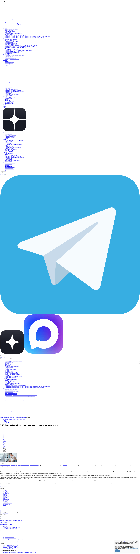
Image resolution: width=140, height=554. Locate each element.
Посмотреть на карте (4, 513)
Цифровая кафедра (8, 53)
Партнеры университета (9, 56)
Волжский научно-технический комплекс (10, 545)
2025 (3, 428)
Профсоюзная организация (10, 85)
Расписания (7, 76)
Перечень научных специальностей (11, 89)
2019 (3, 434)
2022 (3, 431)
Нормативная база (8, 92)
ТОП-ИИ (4, 505)
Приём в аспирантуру (9, 87)
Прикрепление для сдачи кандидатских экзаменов (14, 91)
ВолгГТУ (65, 465)
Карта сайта (7, 415)
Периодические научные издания (11, 43)
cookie (124, 541)
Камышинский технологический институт (11, 547)
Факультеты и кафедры (9, 17)
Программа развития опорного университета (13, 51)
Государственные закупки (9, 65)
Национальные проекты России (11, 44)
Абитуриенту (5, 492)
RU (1, 174)
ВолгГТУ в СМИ (6, 422)
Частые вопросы (8, 14)
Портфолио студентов (9, 84)
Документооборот (8, 100)
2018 (3, 435)
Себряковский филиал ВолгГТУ (9, 548)
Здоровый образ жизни (9, 82)
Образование (5, 497)
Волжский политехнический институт (10, 546)
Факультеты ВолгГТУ (7, 532)
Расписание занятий (8, 95)
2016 (3, 437)
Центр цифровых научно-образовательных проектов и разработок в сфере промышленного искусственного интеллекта (27, 36)
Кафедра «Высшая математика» (8, 537)
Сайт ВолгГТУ (5, 526)
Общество (4, 498)
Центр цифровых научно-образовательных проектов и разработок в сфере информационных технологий (24, 37)
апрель (4, 443)
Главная (1, 417)
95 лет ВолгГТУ (6, 491)
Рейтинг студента (8, 77)
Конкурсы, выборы (8, 98)
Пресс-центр (7, 18)
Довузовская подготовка (9, 34)
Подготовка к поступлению (10, 70)
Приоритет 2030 (6, 499)
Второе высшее (8, 32)
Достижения (5, 495)
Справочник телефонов (9, 62)
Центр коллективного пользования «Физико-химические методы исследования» (20, 46)
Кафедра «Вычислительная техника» (9, 538)
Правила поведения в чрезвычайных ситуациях (14, 74)
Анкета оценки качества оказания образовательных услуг (15, 35)
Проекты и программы (9, 57)
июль (4, 446)
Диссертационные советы (9, 40)
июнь (4, 445)
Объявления (5, 421)
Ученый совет (7, 15)
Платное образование (9, 80)
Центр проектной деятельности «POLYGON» (13, 24)
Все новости (5, 490)
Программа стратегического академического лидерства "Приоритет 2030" (18, 50)
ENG (3, 174)
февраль (4, 441)
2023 (3, 430)
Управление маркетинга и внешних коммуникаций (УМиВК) (14, 419)
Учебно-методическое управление (11, 29)
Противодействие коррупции (10, 27)
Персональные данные (9, 21)
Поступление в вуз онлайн (10, 71)
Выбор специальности (9, 133)
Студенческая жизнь (8, 75)
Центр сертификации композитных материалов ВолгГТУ (15, 47)
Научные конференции (9, 42)
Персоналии (7, 20)
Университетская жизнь (7, 503)
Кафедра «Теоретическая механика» (9, 540)
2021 (3, 432)
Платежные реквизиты (9, 63)
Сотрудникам (5, 500)
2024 (3, 429)
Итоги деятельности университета (11, 49)
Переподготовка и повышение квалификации (13, 33)
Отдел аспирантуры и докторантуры (11, 41)
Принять (117, 551)
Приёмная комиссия (8, 134)
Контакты (6, 61)
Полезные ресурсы (8, 93)
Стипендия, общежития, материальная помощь (13, 78)
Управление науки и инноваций (11, 39)
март (3, 442)
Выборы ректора (6, 493)
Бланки (6, 79)
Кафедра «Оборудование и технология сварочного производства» (15, 539)
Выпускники (5, 494)
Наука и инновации (22, 417)
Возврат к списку (3, 486)
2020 (3, 433)
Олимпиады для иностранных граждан (12, 59)
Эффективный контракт (9, 103)
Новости (16, 417)
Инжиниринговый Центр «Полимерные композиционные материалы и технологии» (21, 45)
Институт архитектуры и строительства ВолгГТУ (12, 527)
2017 (3, 436)
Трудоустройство (6, 502)
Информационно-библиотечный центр (12, 16)
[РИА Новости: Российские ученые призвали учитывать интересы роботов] (8, 461)
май (3, 444)
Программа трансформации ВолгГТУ (12, 52)
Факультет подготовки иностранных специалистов (14, 55)
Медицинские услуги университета (11, 22)
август (4, 447)
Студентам (5, 501)
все (3, 439)
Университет (6, 417)
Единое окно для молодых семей (11, 83)
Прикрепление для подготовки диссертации (13, 90)
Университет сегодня (9, 12)
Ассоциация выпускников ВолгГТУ (11, 23)
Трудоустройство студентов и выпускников (13, 81)
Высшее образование (9, 30)
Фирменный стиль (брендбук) (10, 19)
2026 (3, 427)
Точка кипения (7, 25)
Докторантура (7, 88)
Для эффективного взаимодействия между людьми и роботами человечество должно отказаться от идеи (19, 465)
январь (4, 440)
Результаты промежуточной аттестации (12, 94)
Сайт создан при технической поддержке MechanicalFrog (11, 520)
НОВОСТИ (7, 72)
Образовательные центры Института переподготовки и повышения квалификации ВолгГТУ (20, 552)
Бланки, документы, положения (11, 64)
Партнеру (4, 104)
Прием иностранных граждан (10, 58)
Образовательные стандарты (10, 31)
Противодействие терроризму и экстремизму (13, 26)
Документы (7, 99)
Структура (7, 13)
